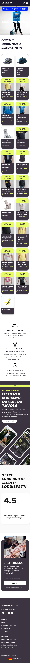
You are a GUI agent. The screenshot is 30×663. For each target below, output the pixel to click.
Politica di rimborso (8, 639)
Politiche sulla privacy (9, 645)
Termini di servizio (8, 648)
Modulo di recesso (8, 642)
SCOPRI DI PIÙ (9, 421)
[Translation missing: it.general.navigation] (27, 3)
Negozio (4, 620)
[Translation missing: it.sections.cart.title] (23, 3)
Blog (3, 622)
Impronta (4, 636)
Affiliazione (5, 628)
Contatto (4, 631)
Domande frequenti (8, 625)
